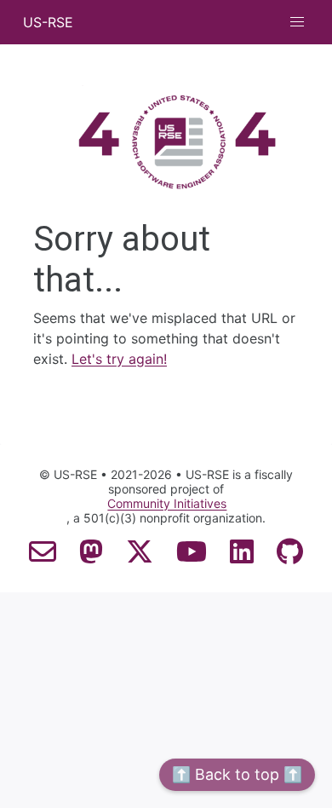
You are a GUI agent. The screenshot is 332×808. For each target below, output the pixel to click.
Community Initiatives (166, 504)
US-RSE (48, 22)
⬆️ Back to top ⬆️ (237, 774)
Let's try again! (119, 358)
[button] (297, 22)
